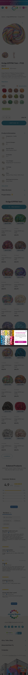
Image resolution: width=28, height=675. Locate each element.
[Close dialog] (26, 331)
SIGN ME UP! (20, 341)
